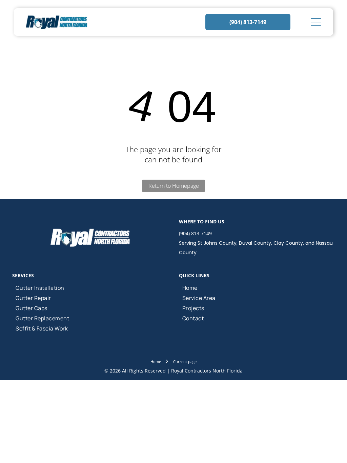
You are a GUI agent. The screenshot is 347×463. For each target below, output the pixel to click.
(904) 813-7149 (195, 233)
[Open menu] (316, 22)
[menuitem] (90, 288)
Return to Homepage (173, 185)
